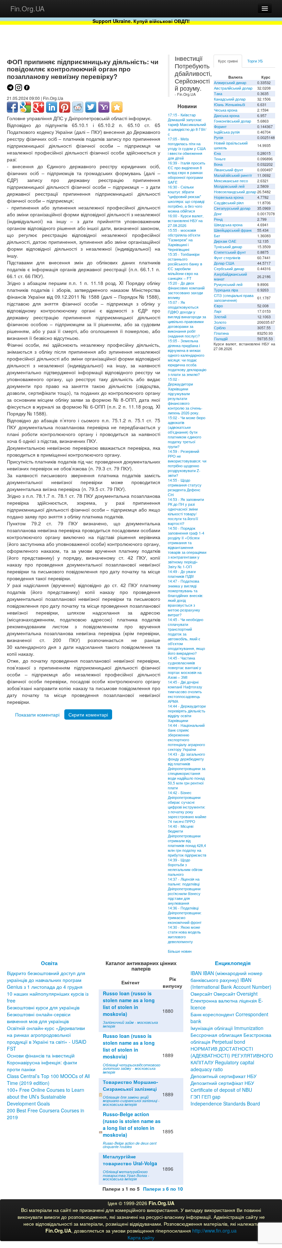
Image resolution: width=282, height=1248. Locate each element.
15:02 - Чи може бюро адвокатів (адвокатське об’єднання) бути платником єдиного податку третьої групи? (186, 432)
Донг (218, 213)
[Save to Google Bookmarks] (25, 107)
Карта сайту (141, 1237)
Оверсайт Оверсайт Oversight (224, 993)
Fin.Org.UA (27, 8)
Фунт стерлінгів (227, 257)
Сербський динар (229, 268)
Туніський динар (228, 246)
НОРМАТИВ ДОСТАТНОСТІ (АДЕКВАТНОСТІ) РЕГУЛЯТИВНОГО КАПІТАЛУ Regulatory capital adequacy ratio (232, 1059)
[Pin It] (64, 107)
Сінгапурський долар (232, 208)
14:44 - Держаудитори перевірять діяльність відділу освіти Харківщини (187, 713)
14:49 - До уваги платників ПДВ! (182, 574)
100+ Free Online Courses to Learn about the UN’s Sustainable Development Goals (45, 1096)
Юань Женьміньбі (229, 104)
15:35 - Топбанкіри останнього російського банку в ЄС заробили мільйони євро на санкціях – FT (185, 266)
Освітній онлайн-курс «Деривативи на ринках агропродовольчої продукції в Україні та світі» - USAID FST (46, 1038)
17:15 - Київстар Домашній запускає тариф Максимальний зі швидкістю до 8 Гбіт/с (187, 124)
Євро (218, 305)
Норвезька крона (228, 197)
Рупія (218, 137)
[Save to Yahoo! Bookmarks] (103, 107)
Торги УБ (255, 61)
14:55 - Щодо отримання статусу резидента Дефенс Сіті (185, 487)
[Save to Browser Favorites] (116, 107)
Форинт (220, 126)
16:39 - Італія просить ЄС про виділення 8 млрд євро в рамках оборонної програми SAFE (186, 172)
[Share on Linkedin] (51, 107)
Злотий (220, 316)
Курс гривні (228, 61)
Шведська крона (228, 224)
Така (218, 93)
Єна (217, 153)
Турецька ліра (226, 290)
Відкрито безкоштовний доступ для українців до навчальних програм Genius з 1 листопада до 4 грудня (46, 980)
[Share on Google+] (38, 107)
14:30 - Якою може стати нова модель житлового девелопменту (184, 934)
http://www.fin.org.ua (214, 1230)
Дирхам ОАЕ (225, 241)
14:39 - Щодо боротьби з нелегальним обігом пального (185, 867)
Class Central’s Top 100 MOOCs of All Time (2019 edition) (48, 1079)
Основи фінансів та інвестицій (41, 1055)
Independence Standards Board (225, 1103)
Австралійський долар (233, 88)
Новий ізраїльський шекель (231, 145)
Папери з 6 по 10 (163, 1188)
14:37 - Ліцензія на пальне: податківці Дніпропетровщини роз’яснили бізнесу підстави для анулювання (184, 891)
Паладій (221, 338)
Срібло (220, 327)
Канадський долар (230, 99)
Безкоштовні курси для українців (43, 1007)
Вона (218, 164)
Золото (220, 322)
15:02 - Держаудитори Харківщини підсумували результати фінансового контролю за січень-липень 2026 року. (185, 396)
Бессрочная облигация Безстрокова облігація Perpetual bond (231, 1038)
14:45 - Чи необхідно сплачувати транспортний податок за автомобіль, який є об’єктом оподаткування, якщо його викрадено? (186, 636)
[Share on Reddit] (77, 107)
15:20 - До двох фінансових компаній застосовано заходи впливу (186, 290)
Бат (217, 235)
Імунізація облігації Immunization (227, 1027)
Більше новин (180, 951)
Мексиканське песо (231, 180)
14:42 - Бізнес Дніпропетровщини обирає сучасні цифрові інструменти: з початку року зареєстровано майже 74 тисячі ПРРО (187, 807)
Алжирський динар (230, 82)
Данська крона (226, 115)
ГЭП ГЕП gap (205, 1096)
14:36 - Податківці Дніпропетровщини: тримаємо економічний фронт (185, 915)
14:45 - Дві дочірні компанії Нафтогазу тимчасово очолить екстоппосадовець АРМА (185, 691)
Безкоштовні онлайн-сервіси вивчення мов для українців (38, 1017)
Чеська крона (225, 110)
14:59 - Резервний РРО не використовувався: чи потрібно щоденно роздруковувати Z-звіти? (187, 463)
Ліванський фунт (228, 169)
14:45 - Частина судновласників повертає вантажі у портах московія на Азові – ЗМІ (185, 667)
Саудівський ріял (228, 202)
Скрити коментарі (88, 714)
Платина (221, 333)
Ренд (218, 219)
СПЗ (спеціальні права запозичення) (233, 298)
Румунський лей (228, 284)
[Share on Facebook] (12, 107)
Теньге (220, 158)
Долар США (224, 263)
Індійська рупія (227, 132)
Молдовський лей (229, 186)
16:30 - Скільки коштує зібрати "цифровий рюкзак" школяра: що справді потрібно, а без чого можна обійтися (186, 199)
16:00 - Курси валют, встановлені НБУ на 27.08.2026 (186, 220)
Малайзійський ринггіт (233, 175)
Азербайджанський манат (230, 277)
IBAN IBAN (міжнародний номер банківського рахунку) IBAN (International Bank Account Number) (231, 980)
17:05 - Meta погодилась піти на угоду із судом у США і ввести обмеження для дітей (187, 148)
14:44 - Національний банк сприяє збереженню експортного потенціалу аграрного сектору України (186, 737)
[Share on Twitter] (90, 107)
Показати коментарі (37, 714)
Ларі (217, 311)
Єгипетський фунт (230, 252)
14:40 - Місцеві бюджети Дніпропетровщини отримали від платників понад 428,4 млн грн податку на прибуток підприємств (187, 841)
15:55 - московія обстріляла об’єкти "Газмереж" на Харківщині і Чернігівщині (184, 240)
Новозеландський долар (235, 191)
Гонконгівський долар (232, 121)
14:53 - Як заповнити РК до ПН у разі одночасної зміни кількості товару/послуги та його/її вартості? (186, 511)
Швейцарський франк (233, 230)
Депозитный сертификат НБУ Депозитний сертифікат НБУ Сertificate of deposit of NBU (224, 1083)
